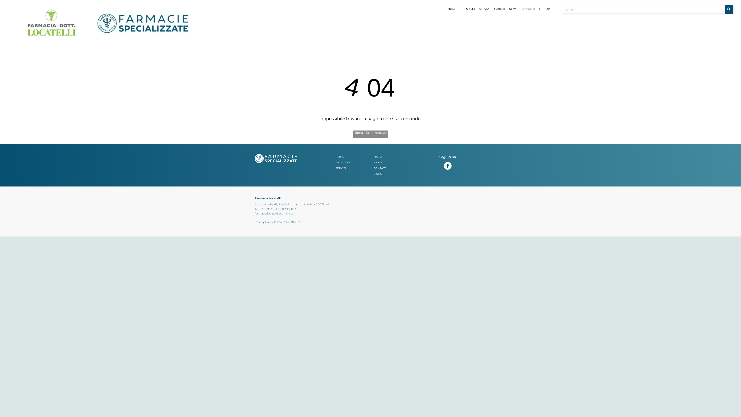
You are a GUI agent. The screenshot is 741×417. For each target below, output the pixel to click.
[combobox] (644, 9)
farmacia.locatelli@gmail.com (275, 213)
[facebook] (448, 166)
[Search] (729, 9)
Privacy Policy (264, 222)
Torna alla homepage (370, 133)
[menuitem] (452, 9)
